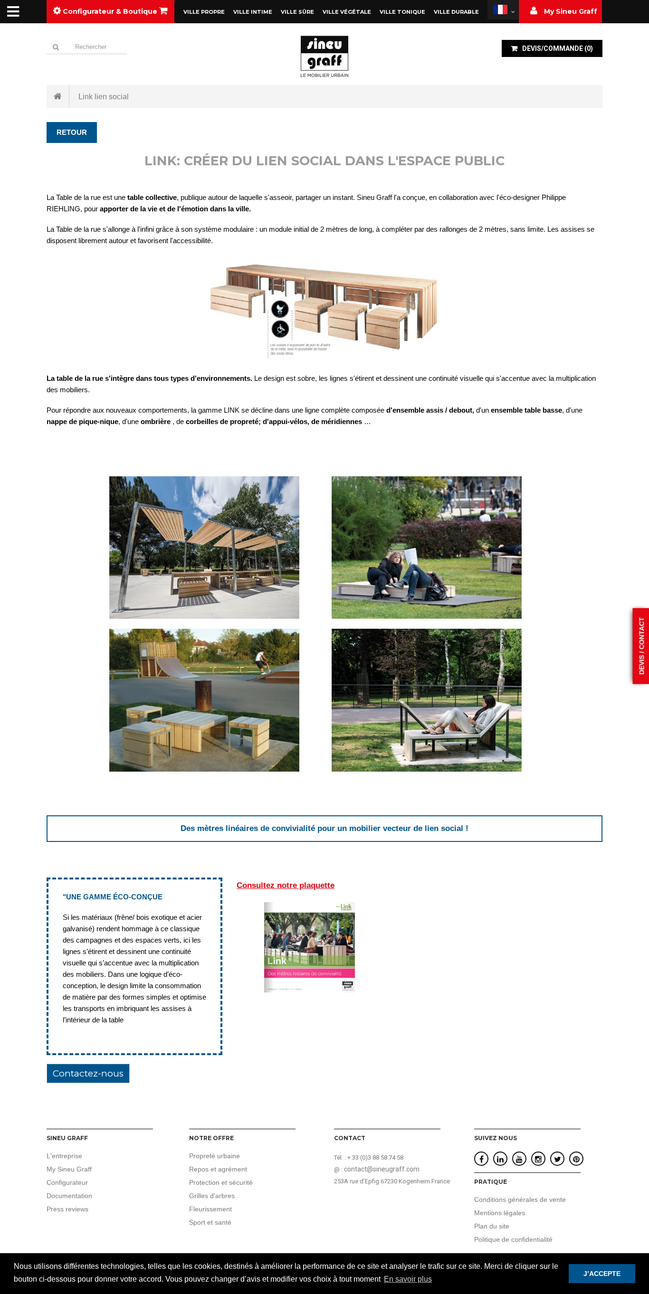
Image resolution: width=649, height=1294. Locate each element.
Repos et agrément (218, 1169)
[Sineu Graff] (324, 56)
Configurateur (67, 1182)
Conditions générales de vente (520, 1199)
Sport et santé (210, 1222)
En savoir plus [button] (408, 1279)
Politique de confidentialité (513, 1239)
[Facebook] (481, 1159)
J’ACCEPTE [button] (601, 1273)
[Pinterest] (576, 1159)
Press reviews (67, 1209)
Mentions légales (499, 1213)
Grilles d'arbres (212, 1196)
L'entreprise (64, 1156)
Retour (72, 132)
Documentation (69, 1196)
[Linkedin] (500, 1159)
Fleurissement (210, 1209)
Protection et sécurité (221, 1182)
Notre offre (211, 1138)
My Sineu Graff (69, 1169)
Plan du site (491, 1226)
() (557, 48)
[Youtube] (519, 1159)
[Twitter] (557, 1159)
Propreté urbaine (214, 1156)
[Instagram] (538, 1159)
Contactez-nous (88, 1073)
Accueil (58, 96)
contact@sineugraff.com (382, 1169)
